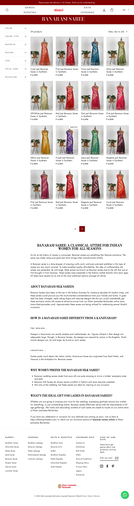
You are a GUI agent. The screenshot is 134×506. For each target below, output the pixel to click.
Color (9, 28)
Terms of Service (94, 496)
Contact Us (80, 443)
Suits (87, 7)
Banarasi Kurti (56, 446)
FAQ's (78, 454)
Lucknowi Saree (11, 470)
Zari (7, 60)
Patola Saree (10, 451)
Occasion (11, 77)
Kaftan (53, 451)
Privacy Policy (81, 466)
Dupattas (30, 12)
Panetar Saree (10, 462)
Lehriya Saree (10, 466)
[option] (67, 2)
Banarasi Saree (11, 459)
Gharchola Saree (12, 446)
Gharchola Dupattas (59, 462)
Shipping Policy (82, 462)
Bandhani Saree (11, 443)
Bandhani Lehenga (35, 443)
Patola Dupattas (57, 459)
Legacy (79, 470)
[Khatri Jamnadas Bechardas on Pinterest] (113, 466)
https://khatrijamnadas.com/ (43, 419)
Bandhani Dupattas (58, 454)
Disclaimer (80, 474)
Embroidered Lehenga (37, 454)
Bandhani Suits (57, 443)
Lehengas (88, 12)
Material (10, 44)
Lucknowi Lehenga (35, 459)
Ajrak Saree (10, 454)
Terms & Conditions (83, 459)
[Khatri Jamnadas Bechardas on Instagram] (101, 466)
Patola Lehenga (34, 451)
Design (9, 52)
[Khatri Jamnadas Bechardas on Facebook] (107, 466)
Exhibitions (80, 446)
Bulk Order (80, 451)
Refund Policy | (82, 496)
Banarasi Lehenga (35, 446)
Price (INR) (12, 69)
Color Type (12, 36)
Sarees (30, 7)
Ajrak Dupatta (56, 466)
